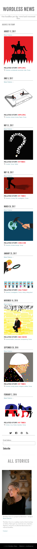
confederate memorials (17, 70)
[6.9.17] (18, 98)
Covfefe (8, 164)
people (16, 386)
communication (10, 339)
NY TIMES (22, 196)
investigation (21, 198)
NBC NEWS (22, 337)
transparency (24, 339)
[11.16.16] (18, 320)
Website (21, 546)
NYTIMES (21, 162)
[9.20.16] (18, 367)
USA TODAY (22, 290)
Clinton (8, 425)
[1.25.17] (18, 273)
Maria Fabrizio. (7, 518)
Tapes (20, 117)
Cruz (11, 425)
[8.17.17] (18, 51)
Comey (13, 198)
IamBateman (29, 546)
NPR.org (22, 68)
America (8, 70)
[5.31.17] (18, 145)
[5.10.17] (18, 185)
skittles (26, 386)
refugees (21, 386)
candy (12, 386)
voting (24, 292)
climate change (15, 245)
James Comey (15, 117)
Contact (5, 531)
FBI (16, 198)
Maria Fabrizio (8, 35)
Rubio (15, 425)
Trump (28, 70)
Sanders (19, 425)
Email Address (7, 440)
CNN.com (22, 243)
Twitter (16, 164)
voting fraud (29, 292)
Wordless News (12, 546)
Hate (25, 70)
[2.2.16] (18, 410)
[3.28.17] (18, 226)
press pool (17, 339)
